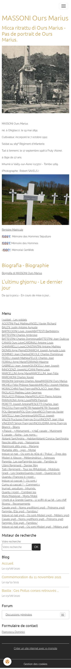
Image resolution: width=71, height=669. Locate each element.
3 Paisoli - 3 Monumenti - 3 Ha (19, 430)
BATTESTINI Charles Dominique (20, 338)
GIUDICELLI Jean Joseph (44, 365)
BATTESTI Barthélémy (46, 331)
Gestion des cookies (35, 664)
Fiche (5, 236)
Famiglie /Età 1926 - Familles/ (20, 522)
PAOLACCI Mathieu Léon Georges (22, 392)
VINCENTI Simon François (17, 423)
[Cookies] (7, 661)
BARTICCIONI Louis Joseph (18, 331)
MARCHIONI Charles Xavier (18, 377)
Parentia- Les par (12, 461)
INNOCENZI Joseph (13, 369)
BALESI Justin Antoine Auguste (20, 327)
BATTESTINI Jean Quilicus (54, 338)
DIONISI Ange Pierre (13, 350)
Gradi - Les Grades (13, 473)
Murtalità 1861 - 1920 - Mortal (19, 450)
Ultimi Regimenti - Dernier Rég (20, 465)
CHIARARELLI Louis (13, 346)
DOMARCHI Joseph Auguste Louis (45, 350)
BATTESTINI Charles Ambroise (19, 335)
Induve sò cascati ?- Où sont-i (19, 480)
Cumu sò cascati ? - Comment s (21, 484)
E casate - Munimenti (49, 430)
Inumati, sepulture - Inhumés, (19, 488)
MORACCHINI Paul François (18, 388)
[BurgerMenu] (63, 6)
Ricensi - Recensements (16, 503)
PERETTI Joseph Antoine (16, 404)
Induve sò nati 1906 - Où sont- (19, 515)
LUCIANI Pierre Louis (37, 369)
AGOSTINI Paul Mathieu (15, 323)
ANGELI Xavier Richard (42, 323)
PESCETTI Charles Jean (44, 404)
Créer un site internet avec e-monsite (35, 648)
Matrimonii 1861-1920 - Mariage (20, 446)
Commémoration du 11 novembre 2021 (31, 577)
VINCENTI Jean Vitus (51, 419)
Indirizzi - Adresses (44, 457)
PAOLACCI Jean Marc (47, 388)
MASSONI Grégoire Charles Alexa (21, 381)
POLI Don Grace (29, 411)
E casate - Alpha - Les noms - (19, 434)
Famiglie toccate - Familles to (39, 461)
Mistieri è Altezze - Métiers (17, 457)
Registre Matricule (12, 229)
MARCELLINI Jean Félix (44, 373)
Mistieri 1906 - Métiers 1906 (53, 515)
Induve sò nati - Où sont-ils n (19, 453)
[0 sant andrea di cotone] (35, 79)
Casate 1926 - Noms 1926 (17, 519)
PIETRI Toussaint (49, 407)
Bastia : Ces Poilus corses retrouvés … (30, 590)
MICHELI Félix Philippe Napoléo (20, 384)
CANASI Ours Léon (13, 342)
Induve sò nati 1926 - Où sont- (19, 526)
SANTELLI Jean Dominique (17, 415)
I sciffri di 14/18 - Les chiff (51, 499)
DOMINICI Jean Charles (15, 354)
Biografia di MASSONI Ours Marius (22, 273)
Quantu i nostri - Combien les (19, 492)
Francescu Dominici (13, 631)
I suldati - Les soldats (14, 319)
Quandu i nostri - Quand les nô (42, 473)
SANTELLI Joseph (43, 415)
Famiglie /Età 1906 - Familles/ (20, 511)
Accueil (7, 563)
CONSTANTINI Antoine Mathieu (43, 346)
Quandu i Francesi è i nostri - (19, 476)
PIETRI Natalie (31, 407)
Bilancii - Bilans (11, 427)
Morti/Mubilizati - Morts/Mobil (19, 496)
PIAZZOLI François (12, 407)
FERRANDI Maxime (37, 361)
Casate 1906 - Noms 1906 (17, 507)
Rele (5, 250)
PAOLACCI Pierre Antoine (46, 396)
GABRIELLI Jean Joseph (16, 365)
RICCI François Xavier (51, 411)
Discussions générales (35, 614)
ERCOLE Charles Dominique (46, 354)
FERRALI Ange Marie (14, 361)
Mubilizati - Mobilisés (47, 469)
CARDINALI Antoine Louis (38, 342)
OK (36, 547)
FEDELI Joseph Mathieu (16, 358)
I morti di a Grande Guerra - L (19, 499)
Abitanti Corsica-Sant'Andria (52, 438)
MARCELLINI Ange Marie (16, 373)
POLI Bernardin (11, 411)
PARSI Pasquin (39, 400)
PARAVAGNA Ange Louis (16, 400)
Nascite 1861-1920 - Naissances (20, 442)
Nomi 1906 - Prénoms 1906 (48, 507)
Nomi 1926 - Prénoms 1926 (47, 519)
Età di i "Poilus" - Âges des (51, 453)
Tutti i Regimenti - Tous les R (18, 469)
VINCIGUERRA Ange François (49, 423)
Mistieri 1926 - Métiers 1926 (52, 526)
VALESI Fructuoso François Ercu (20, 419)
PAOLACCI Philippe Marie (17, 396)
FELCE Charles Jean (42, 358)
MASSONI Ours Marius (54, 381)
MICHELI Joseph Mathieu (54, 384)
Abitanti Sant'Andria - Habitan (19, 438)
